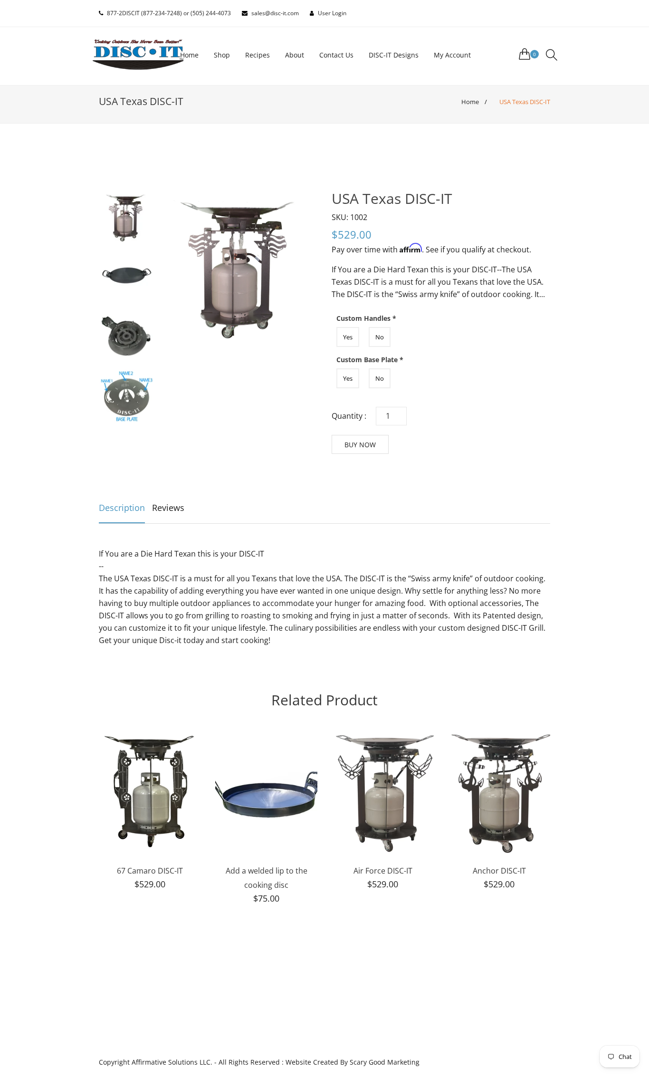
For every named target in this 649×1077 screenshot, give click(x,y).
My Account (452, 54)
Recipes (257, 54)
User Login (332, 13)
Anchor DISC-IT (499, 870)
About (294, 54)
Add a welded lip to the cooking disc (266, 877)
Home (189, 54)
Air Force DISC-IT (382, 870)
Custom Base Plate (369, 359)
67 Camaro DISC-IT (150, 870)
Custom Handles (366, 318)
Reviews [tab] (168, 507)
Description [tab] (122, 507)
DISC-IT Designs (394, 54)
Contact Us (336, 54)
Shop (222, 54)
